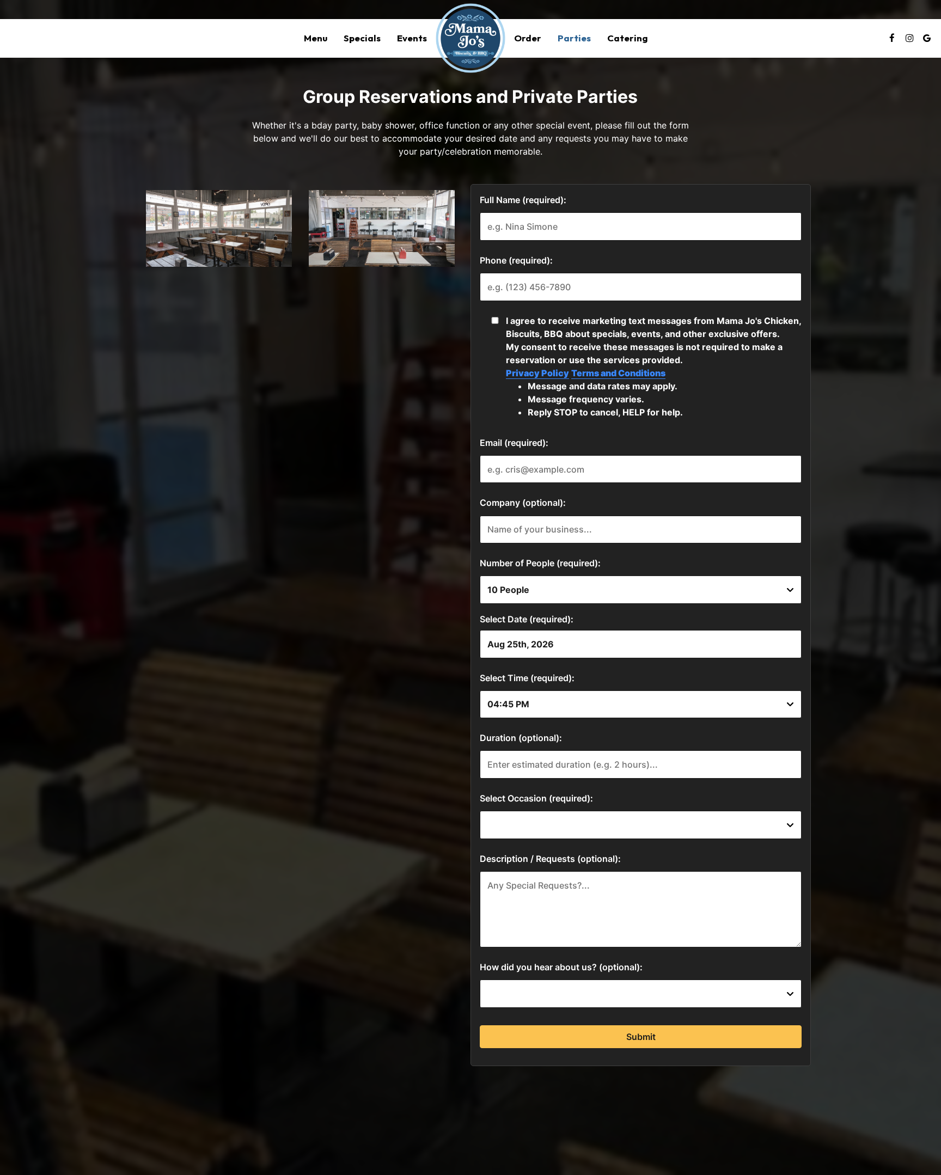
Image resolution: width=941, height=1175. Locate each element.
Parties (574, 38)
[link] (470, 38)
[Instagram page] (909, 38)
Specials (362, 38)
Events (412, 38)
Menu (315, 38)
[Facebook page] (892, 38)
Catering (627, 38)
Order (527, 38)
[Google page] (927, 38)
